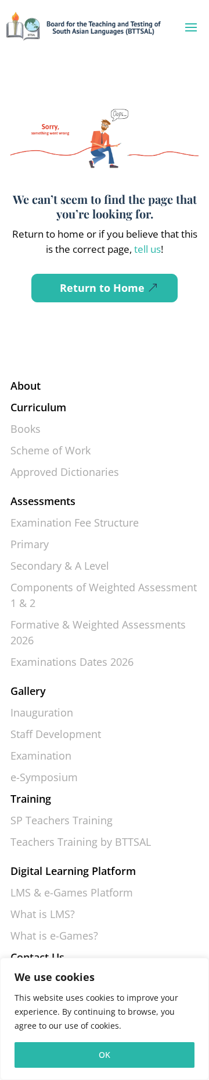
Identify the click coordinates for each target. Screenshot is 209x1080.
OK (104, 1054)
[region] (104, 1019)
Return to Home (102, 288)
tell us (146, 249)
